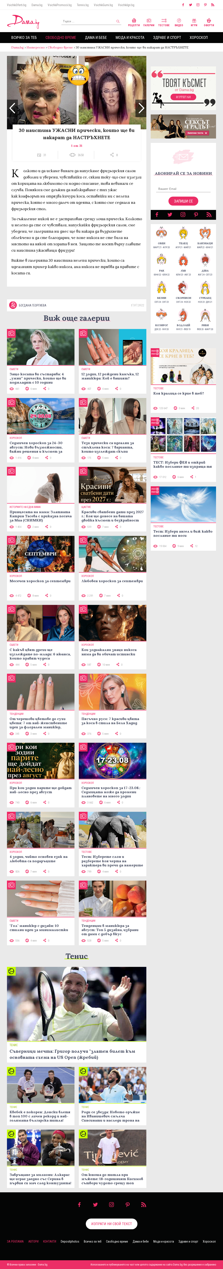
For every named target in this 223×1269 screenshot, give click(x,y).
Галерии (148, 25)
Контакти (49, 1241)
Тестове (164, 25)
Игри (194, 25)
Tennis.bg (83, 5)
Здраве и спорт (167, 37)
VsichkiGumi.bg (103, 5)
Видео (179, 25)
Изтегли (183, 97)
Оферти (209, 25)
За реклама (15, 1241)
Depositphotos (70, 1241)
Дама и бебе (96, 37)
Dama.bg (37, 5)
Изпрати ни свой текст (111, 1224)
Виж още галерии (77, 318)
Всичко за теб (24, 37)
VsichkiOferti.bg (16, 5)
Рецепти (134, 25)
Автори (33, 1241)
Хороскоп (199, 37)
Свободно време (61, 37)
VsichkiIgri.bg (126, 5)
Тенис (77, 956)
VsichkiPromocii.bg (60, 5)
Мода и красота (130, 37)
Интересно (36, 47)
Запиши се (183, 201)
